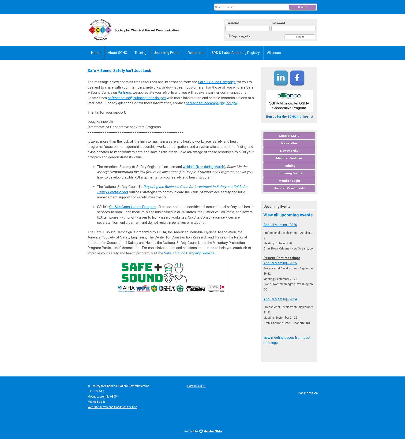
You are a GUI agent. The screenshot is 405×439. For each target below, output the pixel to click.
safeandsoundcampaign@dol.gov (211, 103)
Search (302, 7)
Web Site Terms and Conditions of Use (112, 407)
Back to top (306, 393)
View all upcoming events (288, 214)
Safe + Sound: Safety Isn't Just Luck (119, 70)
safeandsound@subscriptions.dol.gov (137, 98)
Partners (124, 92)
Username (232, 23)
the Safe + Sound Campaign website (186, 253)
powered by (191, 431)
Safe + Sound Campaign (217, 82)
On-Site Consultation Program (132, 207)
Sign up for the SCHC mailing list (289, 116)
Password (278, 23)
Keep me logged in (241, 36)
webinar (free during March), (204, 167)
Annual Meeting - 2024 (280, 299)
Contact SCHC (196, 386)
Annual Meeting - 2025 (280, 263)
